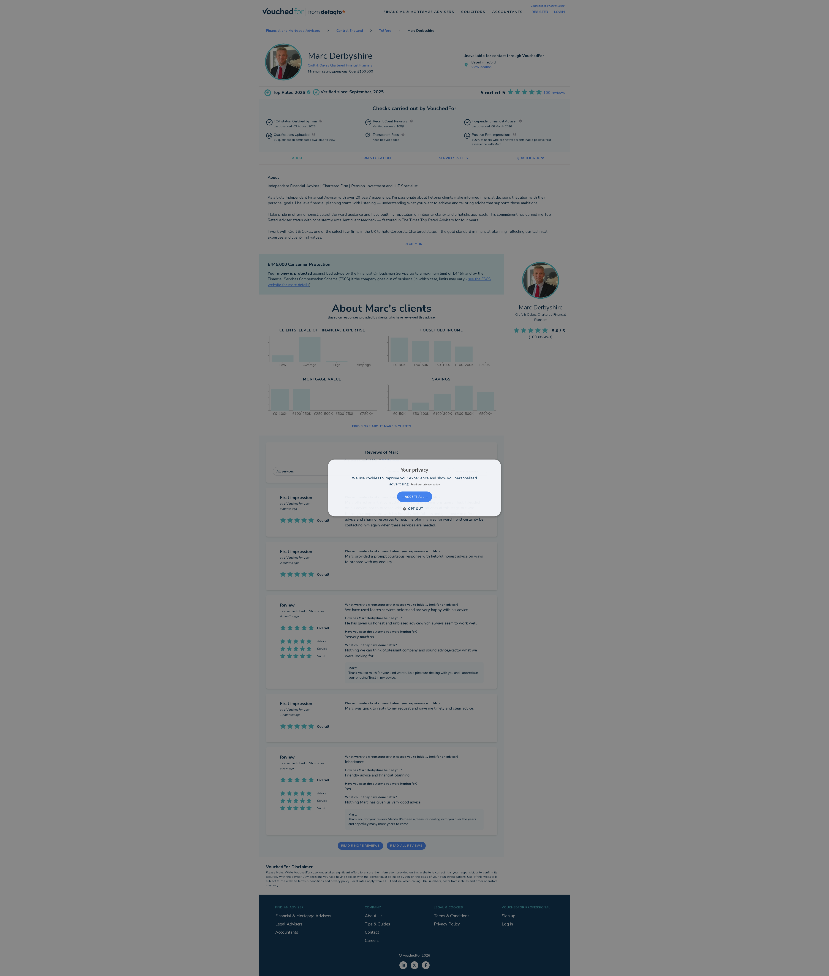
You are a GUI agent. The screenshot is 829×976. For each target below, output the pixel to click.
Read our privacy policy (425, 484)
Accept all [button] (414, 497)
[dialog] (414, 487)
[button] (414, 508)
